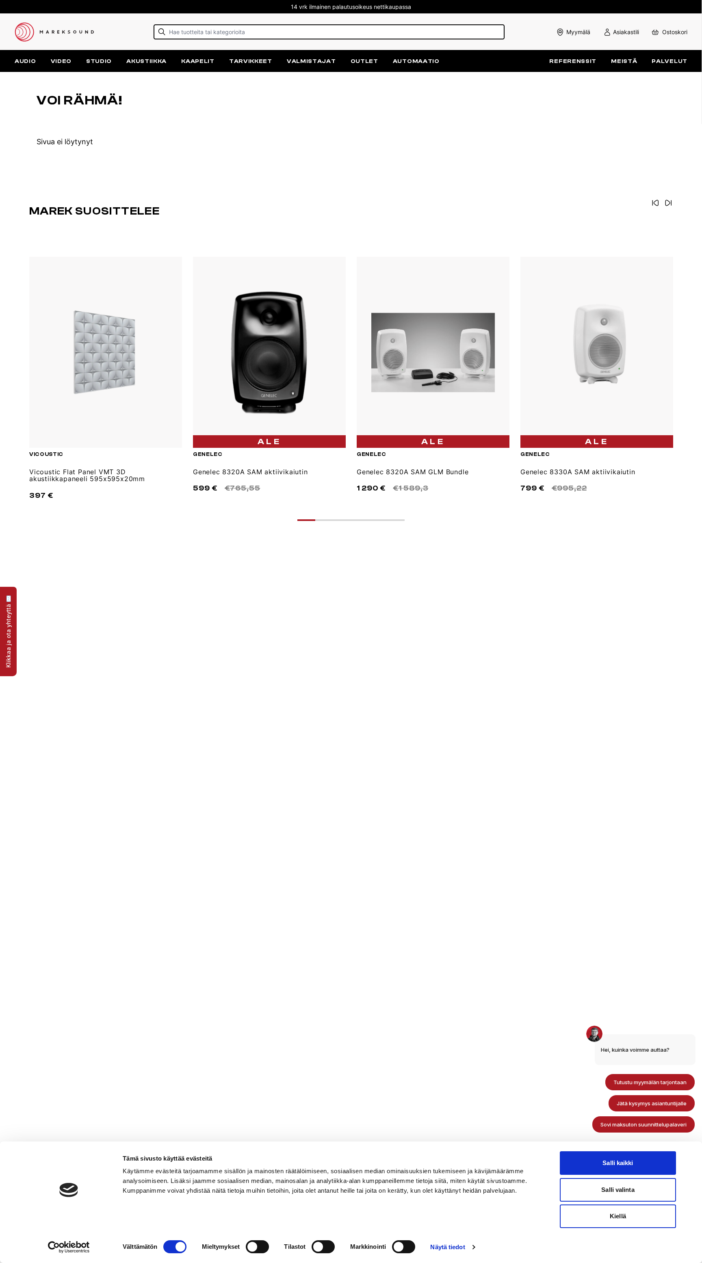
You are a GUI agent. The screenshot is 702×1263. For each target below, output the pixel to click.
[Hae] (162, 32)
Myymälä (578, 31)
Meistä (624, 61)
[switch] (257, 1246)
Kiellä (618, 1216)
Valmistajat (311, 61)
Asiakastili (626, 31)
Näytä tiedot (447, 1246)
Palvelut (669, 61)
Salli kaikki (617, 1162)
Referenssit (572, 61)
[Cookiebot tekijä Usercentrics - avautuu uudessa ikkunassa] (68, 1247)
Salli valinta (617, 1189)
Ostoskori (674, 31)
